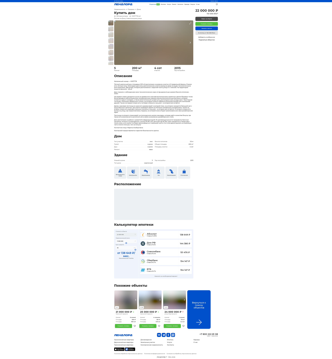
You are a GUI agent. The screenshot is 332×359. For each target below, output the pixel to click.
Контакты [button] (180, 4)
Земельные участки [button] (148, 342)
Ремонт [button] (174, 4)
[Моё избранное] (217, 4)
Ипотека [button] (163, 4)
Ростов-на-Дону (119, 1)
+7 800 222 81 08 (209, 334)
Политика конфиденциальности (154, 353)
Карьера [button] (186, 4)
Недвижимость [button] (119, 9)
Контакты (170, 345)
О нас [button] (198, 4)
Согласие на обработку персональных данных (182, 353)
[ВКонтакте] (159, 335)
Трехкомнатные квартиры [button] (123, 345)
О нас (195, 342)
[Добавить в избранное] (135, 326)
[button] (110, 23)
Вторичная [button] (154, 4)
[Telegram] (164, 335)
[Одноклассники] (168, 335)
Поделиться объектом (207, 40)
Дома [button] (139, 9)
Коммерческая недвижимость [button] (152, 345)
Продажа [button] (131, 9)
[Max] (173, 335)
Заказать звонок (214, 1)
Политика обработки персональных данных (128, 353)
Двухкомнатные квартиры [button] (123, 342)
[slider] (126, 243)
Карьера (196, 340)
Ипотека (170, 340)
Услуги (169, 342)
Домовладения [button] (146, 340)
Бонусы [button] (192, 4)
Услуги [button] (169, 4)
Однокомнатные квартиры (124, 340)
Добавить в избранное (206, 37)
